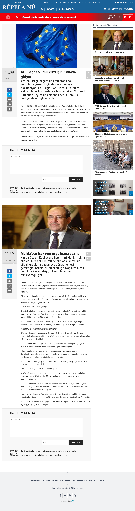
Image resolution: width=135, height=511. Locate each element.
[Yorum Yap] (9, 109)
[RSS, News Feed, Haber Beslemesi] (70, 495)
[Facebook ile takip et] (60, 495)
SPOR (102, 480)
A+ (88, 72)
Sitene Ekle (65, 480)
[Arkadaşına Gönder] (9, 99)
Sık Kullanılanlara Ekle (82, 480)
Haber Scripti (65, 501)
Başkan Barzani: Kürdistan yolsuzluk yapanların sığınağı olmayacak (46, 17)
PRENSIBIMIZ (95, 2)
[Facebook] (9, 90)
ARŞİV (64, 2)
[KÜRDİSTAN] (42, 9)
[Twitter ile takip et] (65, 495)
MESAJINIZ (83, 2)
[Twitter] (9, 94)
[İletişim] (125, 17)
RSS (95, 480)
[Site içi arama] (130, 17)
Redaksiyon (36, 480)
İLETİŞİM (72, 2)
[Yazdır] (9, 104)
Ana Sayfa (44, 2)
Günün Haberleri (50, 480)
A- (88, 77)
